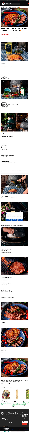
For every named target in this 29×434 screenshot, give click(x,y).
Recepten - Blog (8, 6)
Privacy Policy (10, 422)
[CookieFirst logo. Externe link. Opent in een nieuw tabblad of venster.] (6, 213)
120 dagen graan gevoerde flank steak (7, 66)
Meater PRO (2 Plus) (14, 401)
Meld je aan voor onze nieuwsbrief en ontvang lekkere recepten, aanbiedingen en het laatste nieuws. (25, 417)
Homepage (2, 6)
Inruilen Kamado (17, 415)
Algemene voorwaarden (11, 415)
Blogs (4, 6)
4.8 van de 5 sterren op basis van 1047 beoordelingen (18, 431)
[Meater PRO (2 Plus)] (17, 394)
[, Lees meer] (24, 3)
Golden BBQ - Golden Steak (4, 401)
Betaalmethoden (10, 414)
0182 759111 (27, 0)
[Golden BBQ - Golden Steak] (6, 394)
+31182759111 (3, 418)
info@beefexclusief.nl (4, 419)
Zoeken (19, 4)
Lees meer (5, 0)
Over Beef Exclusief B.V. (18, 414)
